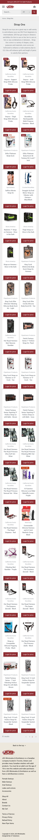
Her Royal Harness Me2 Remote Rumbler (10, 340)
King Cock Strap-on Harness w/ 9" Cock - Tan (28, 376)
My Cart (5, 809)
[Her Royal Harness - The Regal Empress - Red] (10, 513)
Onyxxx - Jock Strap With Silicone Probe (28, 79)
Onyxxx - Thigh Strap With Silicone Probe (10, 116)
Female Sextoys (8, 779)
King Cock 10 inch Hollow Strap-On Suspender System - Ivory (28, 719)
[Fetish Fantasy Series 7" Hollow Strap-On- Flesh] (28, 326)
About (4, 799)
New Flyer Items (8, 823)
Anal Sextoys (7, 785)
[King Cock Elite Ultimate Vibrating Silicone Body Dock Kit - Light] (10, 289)
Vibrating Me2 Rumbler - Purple (11, 565)
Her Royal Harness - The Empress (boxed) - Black (10, 604)
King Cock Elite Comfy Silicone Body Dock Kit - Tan (28, 302)
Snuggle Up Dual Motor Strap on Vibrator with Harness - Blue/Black (28, 194)
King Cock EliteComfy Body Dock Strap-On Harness (28, 266)
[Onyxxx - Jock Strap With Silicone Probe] (28, 65)
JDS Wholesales (19, 834)
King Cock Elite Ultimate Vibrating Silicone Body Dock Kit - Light (10, 303)
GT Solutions (14, 836)
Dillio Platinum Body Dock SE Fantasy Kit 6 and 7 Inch (28, 155)
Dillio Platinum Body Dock (10, 153)
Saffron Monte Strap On (10, 190)
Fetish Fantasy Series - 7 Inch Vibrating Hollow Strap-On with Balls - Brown (10, 681)
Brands (4, 803)
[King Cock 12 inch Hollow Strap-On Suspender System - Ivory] (28, 666)
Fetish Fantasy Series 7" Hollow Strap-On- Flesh (28, 339)
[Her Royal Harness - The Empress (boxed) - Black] (10, 589)
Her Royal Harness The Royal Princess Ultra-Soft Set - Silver (11, 450)
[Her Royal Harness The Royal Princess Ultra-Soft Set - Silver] (10, 435)
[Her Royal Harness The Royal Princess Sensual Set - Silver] (10, 474)
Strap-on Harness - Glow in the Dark (10, 264)
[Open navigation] (3, 7)
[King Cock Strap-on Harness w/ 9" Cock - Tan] (28, 363)
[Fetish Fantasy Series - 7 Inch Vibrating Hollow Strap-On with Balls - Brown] (10, 666)
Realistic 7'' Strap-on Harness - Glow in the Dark (10, 230)
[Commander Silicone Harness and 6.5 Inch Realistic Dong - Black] (28, 513)
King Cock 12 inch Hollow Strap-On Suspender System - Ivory (28, 680)
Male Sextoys (7, 782)
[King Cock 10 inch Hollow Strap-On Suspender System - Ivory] (28, 705)
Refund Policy (7, 820)
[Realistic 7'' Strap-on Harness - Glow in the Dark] (10, 217)
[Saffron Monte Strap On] (10, 178)
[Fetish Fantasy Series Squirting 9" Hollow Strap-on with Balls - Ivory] (28, 398)
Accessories (6, 791)
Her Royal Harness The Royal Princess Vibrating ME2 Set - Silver (28, 450)
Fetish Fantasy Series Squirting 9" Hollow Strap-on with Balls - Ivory (28, 412)
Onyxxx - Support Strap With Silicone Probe (10, 79)
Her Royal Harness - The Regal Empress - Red (10, 527)
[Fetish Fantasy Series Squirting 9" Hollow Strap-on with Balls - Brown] (10, 398)
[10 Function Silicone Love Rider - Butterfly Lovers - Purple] (28, 474)
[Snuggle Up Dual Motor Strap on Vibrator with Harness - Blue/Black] (28, 178)
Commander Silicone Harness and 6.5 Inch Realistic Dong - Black (28, 529)
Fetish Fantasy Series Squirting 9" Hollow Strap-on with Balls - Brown (10, 412)
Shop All (5, 796)
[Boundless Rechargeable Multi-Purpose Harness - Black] (28, 102)
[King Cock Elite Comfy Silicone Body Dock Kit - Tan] (28, 289)
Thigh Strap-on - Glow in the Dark (28, 229)
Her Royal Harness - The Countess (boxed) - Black (28, 567)
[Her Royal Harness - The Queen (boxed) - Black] (28, 589)
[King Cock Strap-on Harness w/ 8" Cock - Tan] (10, 363)
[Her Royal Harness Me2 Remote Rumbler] (10, 326)
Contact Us (6, 806)
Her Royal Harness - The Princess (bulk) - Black (28, 641)
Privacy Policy (7, 817)
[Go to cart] (34, 7)
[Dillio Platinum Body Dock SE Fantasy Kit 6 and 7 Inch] (28, 141)
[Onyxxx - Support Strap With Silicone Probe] (10, 65)
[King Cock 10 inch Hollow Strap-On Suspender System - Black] (10, 705)
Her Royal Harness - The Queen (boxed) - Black (28, 604)
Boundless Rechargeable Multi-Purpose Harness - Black (28, 117)
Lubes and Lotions (8, 788)
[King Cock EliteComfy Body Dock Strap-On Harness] (28, 252)
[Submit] (34, 12)
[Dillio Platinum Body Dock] (10, 141)
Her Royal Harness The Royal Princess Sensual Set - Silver (11, 488)
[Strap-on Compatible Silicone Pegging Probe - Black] (10, 626)
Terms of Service (8, 814)
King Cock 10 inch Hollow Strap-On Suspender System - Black (10, 719)
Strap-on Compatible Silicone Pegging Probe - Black (10, 642)
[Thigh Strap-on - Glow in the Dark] (28, 217)
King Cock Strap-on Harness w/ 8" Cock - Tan (10, 376)
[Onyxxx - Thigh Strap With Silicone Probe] (10, 102)
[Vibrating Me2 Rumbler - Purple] (10, 552)
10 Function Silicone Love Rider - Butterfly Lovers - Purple (28, 489)
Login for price (10, 91)
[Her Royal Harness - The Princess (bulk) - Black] (28, 626)
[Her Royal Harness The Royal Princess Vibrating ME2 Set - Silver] (28, 435)
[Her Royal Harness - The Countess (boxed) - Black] (28, 552)
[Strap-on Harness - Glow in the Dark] (10, 252)
